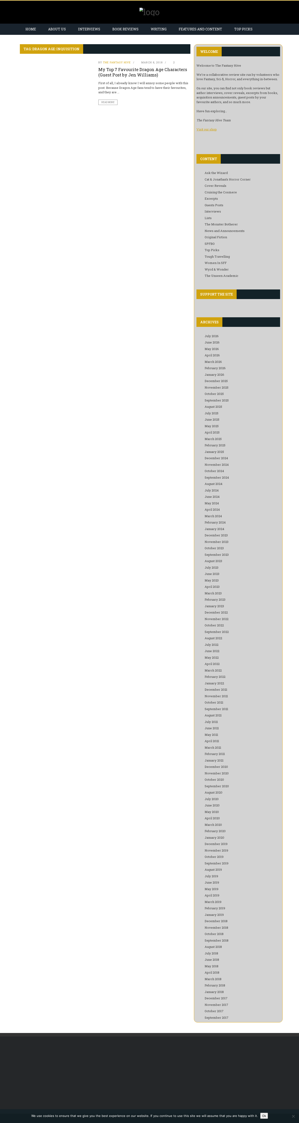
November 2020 (217, 773)
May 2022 (212, 657)
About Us (57, 29)
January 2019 (214, 915)
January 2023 (214, 606)
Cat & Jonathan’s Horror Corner (228, 179)
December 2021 (216, 689)
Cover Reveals (215, 186)
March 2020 (213, 825)
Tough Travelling (217, 256)
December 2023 (216, 535)
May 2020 (212, 812)
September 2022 (217, 632)
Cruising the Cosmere (221, 192)
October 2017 (214, 1011)
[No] (293, 1116)
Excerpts (211, 198)
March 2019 (213, 902)
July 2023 (211, 567)
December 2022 (216, 612)
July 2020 (212, 799)
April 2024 (212, 509)
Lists (208, 218)
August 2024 (213, 484)
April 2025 (212, 432)
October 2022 (214, 625)
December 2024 (216, 458)
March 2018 (213, 979)
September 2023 (217, 554)
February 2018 (215, 985)
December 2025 (216, 381)
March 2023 (213, 593)
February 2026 (215, 368)
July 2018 (211, 953)
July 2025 (211, 413)
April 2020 (212, 818)
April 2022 (212, 664)
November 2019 (216, 850)
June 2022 (212, 651)
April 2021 (212, 741)
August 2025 (213, 406)
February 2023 (215, 599)
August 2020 (213, 792)
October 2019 (214, 857)
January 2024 (214, 529)
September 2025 (217, 400)
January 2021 (214, 760)
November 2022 (216, 619)
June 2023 (212, 574)
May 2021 (211, 735)
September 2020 (217, 786)
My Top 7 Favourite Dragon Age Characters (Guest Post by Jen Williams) (142, 72)
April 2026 (212, 355)
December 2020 (216, 767)
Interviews (89, 29)
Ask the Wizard (216, 173)
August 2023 (213, 561)
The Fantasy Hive (117, 62)
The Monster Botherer (221, 224)
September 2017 (216, 1017)
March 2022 (213, 670)
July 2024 (212, 490)
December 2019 (216, 844)
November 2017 (216, 1005)
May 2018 (211, 966)
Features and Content (200, 29)
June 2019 (212, 882)
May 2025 (212, 426)
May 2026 (212, 349)
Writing (159, 29)
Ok (264, 1116)
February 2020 (215, 831)
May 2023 (212, 580)
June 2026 (212, 342)
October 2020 (214, 779)
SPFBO (210, 244)
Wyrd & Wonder (217, 269)
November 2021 (216, 696)
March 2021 (213, 747)
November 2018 (216, 927)
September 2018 (216, 940)
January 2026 (214, 374)
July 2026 (212, 336)
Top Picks (243, 29)
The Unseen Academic (221, 276)
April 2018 (212, 972)
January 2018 (214, 992)
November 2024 (217, 464)
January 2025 (214, 452)
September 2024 (217, 477)
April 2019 (212, 895)
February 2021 (215, 754)
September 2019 (216, 863)
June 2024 (212, 497)
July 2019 (211, 876)
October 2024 (214, 471)
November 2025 (216, 387)
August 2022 (213, 638)
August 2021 (213, 715)
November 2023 (216, 542)
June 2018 (212, 959)
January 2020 (214, 837)
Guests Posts (214, 205)
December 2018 (216, 921)
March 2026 (213, 362)
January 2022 (214, 683)
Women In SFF (216, 263)
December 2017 (216, 998)
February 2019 (215, 908)
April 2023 (212, 587)
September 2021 (216, 709)
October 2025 (214, 394)
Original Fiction (216, 237)
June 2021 (212, 728)
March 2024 (213, 516)
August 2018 (213, 947)
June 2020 (212, 805)
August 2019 (213, 869)
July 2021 (211, 722)
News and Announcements (225, 231)
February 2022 (215, 677)
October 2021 (214, 702)
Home (30, 29)
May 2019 (211, 889)
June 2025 (212, 419)
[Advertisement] (59, 1075)
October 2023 (214, 548)
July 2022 (211, 645)
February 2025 (215, 445)
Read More (107, 102)
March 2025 (213, 439)
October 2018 (214, 934)
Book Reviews (125, 29)
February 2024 (215, 522)
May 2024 (212, 503)
